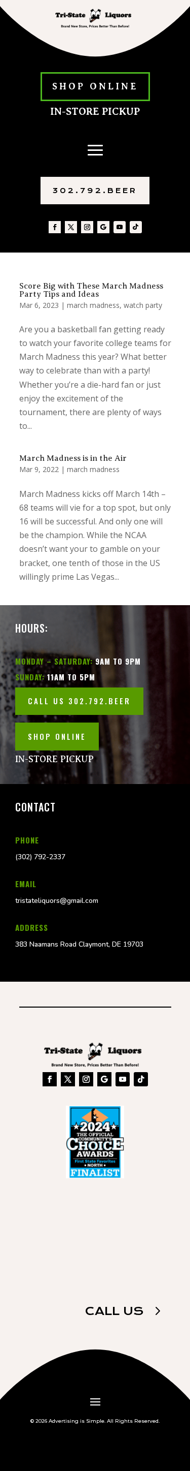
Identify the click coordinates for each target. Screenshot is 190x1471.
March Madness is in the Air (73, 458)
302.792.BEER (95, 190)
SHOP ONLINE (95, 86)
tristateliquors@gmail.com (56, 900)
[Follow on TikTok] (136, 227)
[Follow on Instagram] (87, 227)
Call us (114, 1311)
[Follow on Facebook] (55, 227)
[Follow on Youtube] (119, 227)
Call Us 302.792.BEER (79, 700)
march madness (93, 305)
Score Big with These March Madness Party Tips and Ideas (91, 290)
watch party (143, 305)
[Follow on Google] (103, 227)
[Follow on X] (71, 227)
